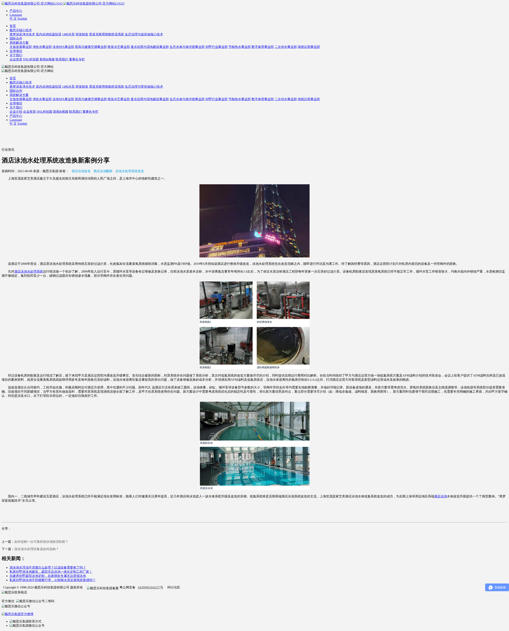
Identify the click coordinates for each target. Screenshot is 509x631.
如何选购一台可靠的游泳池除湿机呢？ (41, 541)
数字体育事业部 (263, 47)
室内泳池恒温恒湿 (48, 34)
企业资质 (16, 59)
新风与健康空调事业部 (91, 47)
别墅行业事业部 (216, 47)
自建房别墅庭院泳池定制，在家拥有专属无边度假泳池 (48, 576)
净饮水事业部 (42, 47)
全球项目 (16, 51)
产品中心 (16, 11)
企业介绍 (16, 111)
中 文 (13, 18)
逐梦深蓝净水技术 (22, 34)
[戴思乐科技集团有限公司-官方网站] (32, 3)
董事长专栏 (77, 59)
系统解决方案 (19, 42)
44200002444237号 (150, 587)
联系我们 (61, 59)
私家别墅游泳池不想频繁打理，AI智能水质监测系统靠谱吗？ (53, 580)
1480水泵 (68, 34)
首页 (13, 26)
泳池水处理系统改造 (129, 171)
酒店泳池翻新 (103, 171)
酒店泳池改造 (81, 171)
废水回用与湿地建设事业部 (150, 47)
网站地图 (173, 587)
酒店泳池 (440, 496)
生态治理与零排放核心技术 (144, 86)
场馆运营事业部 (309, 47)
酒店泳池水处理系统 (28, 271)
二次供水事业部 (286, 47)
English (22, 18)
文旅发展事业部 (21, 47)
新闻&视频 (47, 59)
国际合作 (16, 38)
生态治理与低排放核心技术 (144, 34)
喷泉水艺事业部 (119, 47)
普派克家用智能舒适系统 (106, 34)
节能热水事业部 (239, 47)
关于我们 (16, 55)
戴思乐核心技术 (21, 30)
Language (16, 15)
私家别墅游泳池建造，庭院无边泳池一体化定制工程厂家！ (51, 571)
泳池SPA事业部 (63, 47)
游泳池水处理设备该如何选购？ (36, 549)
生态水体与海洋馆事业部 (187, 47)
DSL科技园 (31, 59)
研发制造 (82, 34)
